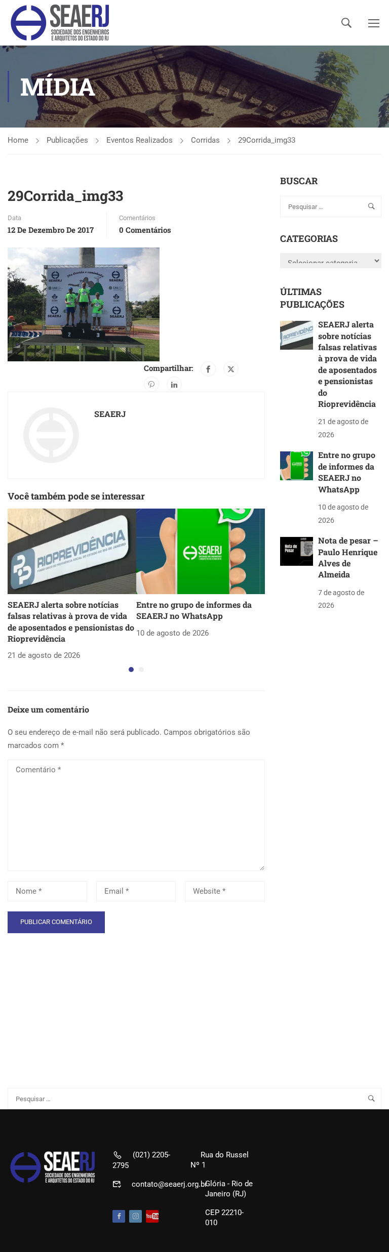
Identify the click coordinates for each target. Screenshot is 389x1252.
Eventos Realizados (139, 140)
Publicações (67, 140)
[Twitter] (231, 369)
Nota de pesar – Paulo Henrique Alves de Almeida (348, 557)
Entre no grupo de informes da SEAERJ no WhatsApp (194, 610)
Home (18, 140)
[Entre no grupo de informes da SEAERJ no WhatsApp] (200, 550)
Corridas (205, 140)
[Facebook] (208, 369)
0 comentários (145, 230)
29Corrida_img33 (266, 140)
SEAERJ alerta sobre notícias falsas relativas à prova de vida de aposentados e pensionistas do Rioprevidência (71, 621)
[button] (131, 669)
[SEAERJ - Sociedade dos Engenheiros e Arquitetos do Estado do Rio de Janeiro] (61, 23)
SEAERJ (110, 413)
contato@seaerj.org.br (169, 1184)
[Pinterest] (151, 384)
